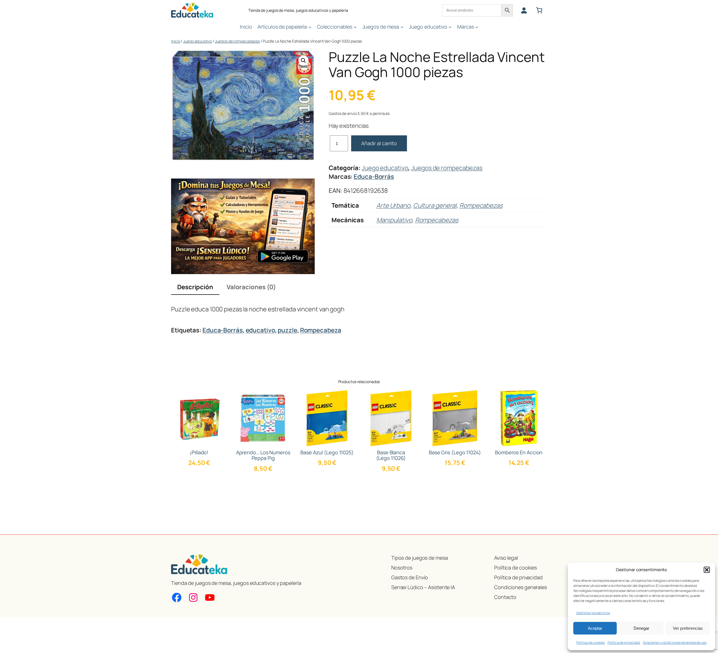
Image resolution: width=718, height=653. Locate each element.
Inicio (175, 41)
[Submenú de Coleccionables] (355, 26)
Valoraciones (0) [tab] (251, 287)
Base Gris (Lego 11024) (455, 452)
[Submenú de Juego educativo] (450, 26)
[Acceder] (523, 10)
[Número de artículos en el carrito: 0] (539, 10)
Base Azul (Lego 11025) (327, 452)
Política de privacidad (623, 642)
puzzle (287, 330)
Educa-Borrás (374, 176)
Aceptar (595, 628)
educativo (260, 330)
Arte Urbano (393, 205)
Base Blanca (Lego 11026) (391, 455)
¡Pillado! (199, 452)
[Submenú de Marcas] (476, 26)
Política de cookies (590, 642)
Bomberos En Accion (518, 452)
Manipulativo (394, 220)
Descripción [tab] (195, 287)
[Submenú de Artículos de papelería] (309, 26)
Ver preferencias (688, 628)
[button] (707, 570)
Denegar (641, 628)
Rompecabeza (320, 330)
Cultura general (435, 205)
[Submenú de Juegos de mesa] (402, 26)
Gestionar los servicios (593, 612)
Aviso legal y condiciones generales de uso (675, 642)
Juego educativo (197, 41)
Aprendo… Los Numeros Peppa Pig (263, 455)
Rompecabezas (481, 205)
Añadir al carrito (379, 143)
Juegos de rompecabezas (237, 41)
